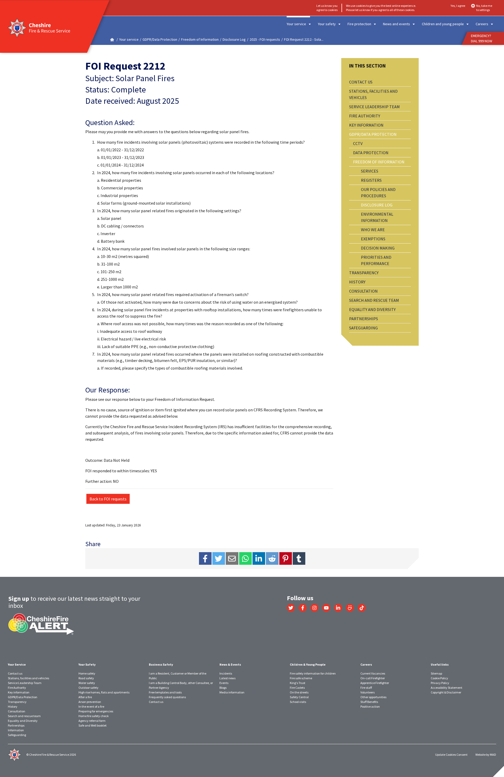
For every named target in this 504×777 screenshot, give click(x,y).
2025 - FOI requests (265, 39)
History (357, 281)
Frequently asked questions (167, 697)
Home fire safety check (93, 716)
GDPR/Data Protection (160, 39)
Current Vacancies (372, 673)
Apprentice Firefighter (374, 683)
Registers (371, 180)
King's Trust (297, 683)
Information (16, 730)
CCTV (358, 143)
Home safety (86, 673)
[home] (112, 39)
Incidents (225, 673)
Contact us (360, 82)
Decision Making (378, 248)
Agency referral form (92, 721)
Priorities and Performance (376, 260)
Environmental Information (377, 217)
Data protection (370, 152)
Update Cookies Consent (451, 755)
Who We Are (373, 229)
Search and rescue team (374, 300)
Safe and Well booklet (92, 725)
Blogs (223, 688)
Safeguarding (363, 327)
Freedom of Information (200, 39)
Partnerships (363, 318)
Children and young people (443, 24)
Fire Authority (364, 115)
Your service (296, 24)
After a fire (85, 697)
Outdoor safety (88, 688)
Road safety (86, 678)
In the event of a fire (91, 706)
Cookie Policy (439, 678)
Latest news (227, 678)
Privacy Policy (440, 683)
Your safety (327, 24)
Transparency (364, 272)
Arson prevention (89, 702)
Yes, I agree (458, 6)
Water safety (86, 683)
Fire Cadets (297, 688)
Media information (231, 692)
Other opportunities (373, 697)
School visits (298, 702)
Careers (482, 24)
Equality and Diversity (372, 309)
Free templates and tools (165, 692)
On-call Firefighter (372, 678)
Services (369, 171)
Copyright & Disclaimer (446, 692)
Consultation (363, 291)
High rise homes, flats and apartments (103, 692)
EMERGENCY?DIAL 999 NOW (481, 38)
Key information (366, 125)
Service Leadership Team (374, 106)
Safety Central (299, 697)
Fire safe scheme (301, 678)
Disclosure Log (234, 39)
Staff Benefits (369, 702)
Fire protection (359, 24)
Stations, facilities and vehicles (373, 94)
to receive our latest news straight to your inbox (74, 601)
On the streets (299, 692)
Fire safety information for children (313, 673)
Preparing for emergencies (95, 711)
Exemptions (373, 238)
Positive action (370, 706)
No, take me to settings (484, 8)
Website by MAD (485, 755)
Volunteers (367, 692)
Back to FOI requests (108, 498)
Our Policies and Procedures (378, 192)
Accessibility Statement (446, 688)
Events (223, 683)
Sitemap (436, 673)
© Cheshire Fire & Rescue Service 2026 (51, 755)
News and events (396, 24)
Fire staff (366, 688)
